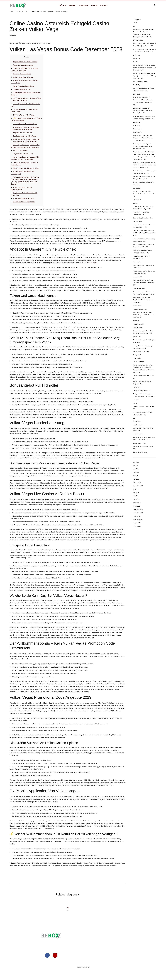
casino (135, 203)
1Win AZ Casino (138, 40)
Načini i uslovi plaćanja (115, 955)
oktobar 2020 (137, 526)
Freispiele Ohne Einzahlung (21, 89)
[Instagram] (55, 955)
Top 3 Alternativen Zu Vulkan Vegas (24, 202)
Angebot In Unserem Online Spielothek (25, 62)
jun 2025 (135, 465)
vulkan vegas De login (22, 11)
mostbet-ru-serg (138, 327)
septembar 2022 (138, 519)
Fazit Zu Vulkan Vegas (20, 150)
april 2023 (136, 496)
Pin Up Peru (136, 387)
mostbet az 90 (137, 277)
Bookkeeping (137, 199)
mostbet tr (136, 320)
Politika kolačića (114, 939)
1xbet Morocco (137, 129)
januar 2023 (136, 506)
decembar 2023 (138, 486)
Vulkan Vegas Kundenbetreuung (23, 77)
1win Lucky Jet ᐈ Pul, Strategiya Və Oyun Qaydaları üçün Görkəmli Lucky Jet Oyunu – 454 (144, 76)
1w (134, 26)
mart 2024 (136, 479)
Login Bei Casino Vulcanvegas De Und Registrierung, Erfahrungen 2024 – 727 (144, 233)
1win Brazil (136, 58)
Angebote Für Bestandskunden (23, 133)
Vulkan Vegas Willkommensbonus (23, 198)
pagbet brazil (137, 336)
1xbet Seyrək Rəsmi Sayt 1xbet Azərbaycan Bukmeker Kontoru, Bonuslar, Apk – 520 (142, 146)
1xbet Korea (137, 125)
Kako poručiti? (115, 947)
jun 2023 (135, 489)
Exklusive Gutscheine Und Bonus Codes (26, 168)
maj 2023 (136, 492)
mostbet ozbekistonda (139, 309)
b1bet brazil (136, 188)
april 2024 (136, 475)
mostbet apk (137, 262)
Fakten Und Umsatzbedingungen (23, 65)
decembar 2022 (138, 509)
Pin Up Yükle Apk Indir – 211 (141, 390)
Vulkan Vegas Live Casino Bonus (23, 86)
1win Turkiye (137, 85)
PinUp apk (136, 399)
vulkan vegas (92, 262)
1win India (136, 62)
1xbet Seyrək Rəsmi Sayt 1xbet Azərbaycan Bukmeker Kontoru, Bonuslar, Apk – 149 (142, 138)
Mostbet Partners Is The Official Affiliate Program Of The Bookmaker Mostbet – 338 (144, 315)
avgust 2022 (137, 523)
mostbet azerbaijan (139, 288)
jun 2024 (135, 469)
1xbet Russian (137, 132)
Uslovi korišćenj (114, 935)
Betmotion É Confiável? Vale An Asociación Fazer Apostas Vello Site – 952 (144, 194)
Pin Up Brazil (137, 355)
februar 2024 (137, 482)
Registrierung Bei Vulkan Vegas (23, 154)
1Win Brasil (136, 55)
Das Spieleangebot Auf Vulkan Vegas (24, 136)
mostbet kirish (137, 305)
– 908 (135, 23)
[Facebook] (47, 955)
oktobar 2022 (137, 516)
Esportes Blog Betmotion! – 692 (142, 218)
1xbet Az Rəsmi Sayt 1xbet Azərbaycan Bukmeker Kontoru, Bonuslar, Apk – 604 (142, 110)
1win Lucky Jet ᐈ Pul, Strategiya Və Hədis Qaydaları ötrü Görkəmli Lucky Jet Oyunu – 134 (144, 67)
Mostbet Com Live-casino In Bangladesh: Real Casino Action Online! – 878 (143, 300)
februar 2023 (137, 502)
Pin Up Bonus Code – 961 (141, 351)
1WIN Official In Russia (140, 81)
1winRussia (136, 94)
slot (134, 418)
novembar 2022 (138, 513)
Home (11, 11)
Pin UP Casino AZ (138, 361)
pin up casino (137, 358)
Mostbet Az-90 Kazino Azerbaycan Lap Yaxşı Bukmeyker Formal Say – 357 (144, 282)
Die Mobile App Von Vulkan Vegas (23, 115)
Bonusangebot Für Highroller (22, 74)
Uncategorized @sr (139, 434)
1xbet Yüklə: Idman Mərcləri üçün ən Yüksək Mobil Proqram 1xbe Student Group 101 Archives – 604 (144, 165)
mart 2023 (136, 499)
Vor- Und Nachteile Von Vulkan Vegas (25, 124)
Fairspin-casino (137, 221)
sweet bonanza (137, 425)
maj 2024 (136, 472)
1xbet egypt (136, 122)
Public (135, 403)
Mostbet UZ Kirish (138, 324)
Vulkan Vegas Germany (140, 452)
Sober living (136, 421)
